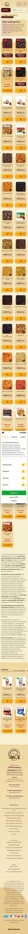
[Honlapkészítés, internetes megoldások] (14, 929)
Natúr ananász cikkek (7, 250)
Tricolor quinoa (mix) (14, 831)
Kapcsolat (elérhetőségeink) (14, 871)
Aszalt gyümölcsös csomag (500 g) (20, 108)
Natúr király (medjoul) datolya (20, 51)
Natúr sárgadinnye (7, 364)
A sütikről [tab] (23, 437)
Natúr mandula (14, 829)
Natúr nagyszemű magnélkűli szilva (20, 194)
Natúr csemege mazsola (7, 307)
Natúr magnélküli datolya (7, 223)
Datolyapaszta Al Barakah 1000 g (20, 223)
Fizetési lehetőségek (14, 845)
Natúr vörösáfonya (7, 50)
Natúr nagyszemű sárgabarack (20, 165)
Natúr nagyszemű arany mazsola (20, 279)
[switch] (24, 471)
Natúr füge (7, 78)
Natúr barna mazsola (20, 250)
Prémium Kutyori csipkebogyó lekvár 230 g (7, 719)
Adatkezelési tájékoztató (14, 850)
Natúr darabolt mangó (7, 534)
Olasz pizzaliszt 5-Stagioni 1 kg (14, 823)
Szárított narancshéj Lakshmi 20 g (7, 689)
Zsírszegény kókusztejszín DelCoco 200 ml (20, 719)
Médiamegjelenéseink (14, 869)
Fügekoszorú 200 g (21, 418)
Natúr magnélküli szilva (20, 79)
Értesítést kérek (7, 90)
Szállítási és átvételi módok (14, 842)
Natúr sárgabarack (7, 193)
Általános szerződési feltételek (14, 847)
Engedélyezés (14, 492)
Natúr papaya (20, 391)
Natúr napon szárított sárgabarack (7, 165)
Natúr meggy (20, 506)
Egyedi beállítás (14, 497)
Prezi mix (14, 834)
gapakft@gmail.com (14, 798)
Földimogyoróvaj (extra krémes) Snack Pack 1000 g (14, 809)
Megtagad (14, 500)
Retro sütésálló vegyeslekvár (14, 821)
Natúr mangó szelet (7, 391)
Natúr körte (21, 335)
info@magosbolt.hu (14, 792)
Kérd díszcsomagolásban (14, 855)
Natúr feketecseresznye (7, 336)
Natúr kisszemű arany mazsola (7, 279)
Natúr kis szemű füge (7, 136)
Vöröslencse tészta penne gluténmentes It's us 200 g (21, 689)
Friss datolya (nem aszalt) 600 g (20, 137)
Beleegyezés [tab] (5, 437)
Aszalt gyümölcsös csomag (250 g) (7, 108)
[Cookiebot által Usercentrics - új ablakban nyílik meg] (19, 433)
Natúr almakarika (7, 506)
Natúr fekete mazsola (20, 306)
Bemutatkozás (14, 866)
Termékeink (5, 10)
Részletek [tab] (14, 437)
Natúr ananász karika (20, 364)
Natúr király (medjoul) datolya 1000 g (7, 419)
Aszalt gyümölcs (13, 15)
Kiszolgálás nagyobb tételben (14, 858)
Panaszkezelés (14, 853)
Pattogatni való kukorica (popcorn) (14, 815)
